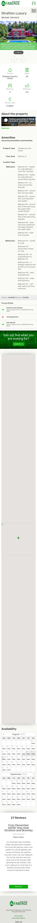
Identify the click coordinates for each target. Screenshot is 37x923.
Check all (18, 886)
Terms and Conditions (18, 918)
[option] (18, 850)
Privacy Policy (18, 916)
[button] (23, 59)
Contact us (18, 344)
